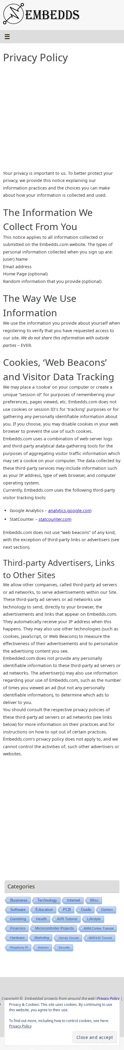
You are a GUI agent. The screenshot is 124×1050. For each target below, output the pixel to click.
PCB (67, 910)
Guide (86, 910)
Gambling (18, 919)
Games (107, 910)
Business (18, 900)
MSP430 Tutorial (100, 937)
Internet (73, 900)
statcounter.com (55, 519)
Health (41, 919)
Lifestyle (94, 919)
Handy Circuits (69, 937)
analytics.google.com (69, 510)
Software (18, 909)
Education (44, 909)
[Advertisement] (62, 118)
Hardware (17, 937)
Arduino (43, 947)
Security (64, 947)
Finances (17, 928)
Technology (47, 900)
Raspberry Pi (19, 947)
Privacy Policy (108, 998)
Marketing (42, 937)
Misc (94, 900)
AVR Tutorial (67, 919)
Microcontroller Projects (54, 928)
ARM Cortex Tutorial (98, 928)
